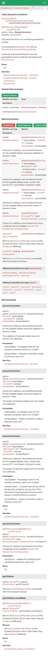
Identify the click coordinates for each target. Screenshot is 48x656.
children (33, 241)
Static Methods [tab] (24, 125)
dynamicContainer (30, 137)
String (7, 316)
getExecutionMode (27, 273)
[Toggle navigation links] (3, 3)
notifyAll (28, 290)
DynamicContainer (22, 8)
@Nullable (26, 166)
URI (34, 166)
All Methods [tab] (8, 125)
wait (38, 290)
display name (24, 47)
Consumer (27, 216)
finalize (24, 287)
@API (4, 27)
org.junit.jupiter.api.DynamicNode (19, 21)
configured (7, 246)
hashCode (7, 290)
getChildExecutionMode (32, 234)
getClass (36, 287)
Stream (41, 169)
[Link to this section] (25, 89)
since (9, 30)
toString (25, 275)
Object (32, 283)
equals (14, 287)
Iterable (8, 319)
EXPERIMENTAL (23, 529)
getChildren (27, 251)
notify (17, 290)
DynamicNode (15, 35)
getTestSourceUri (11, 275)
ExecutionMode (10, 236)
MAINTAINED (21, 27)
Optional (7, 234)
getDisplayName (10, 273)
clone (5, 287)
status (11, 27)
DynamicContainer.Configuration (18, 541)
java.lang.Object (8, 18)
